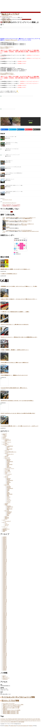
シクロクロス (7, 469)
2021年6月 (4, 606)
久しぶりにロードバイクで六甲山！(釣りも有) (13, 166)
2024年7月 (4, 564)
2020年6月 (4, 619)
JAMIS (8, 463)
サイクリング (10, 202)
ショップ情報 (7, 470)
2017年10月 (5, 655)
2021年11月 (5, 600)
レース (4, 526)
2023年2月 (4, 583)
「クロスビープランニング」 (11, 40)
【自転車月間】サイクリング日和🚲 (11, 142)
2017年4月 (4, 662)
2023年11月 (5, 573)
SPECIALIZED (9, 448)
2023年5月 (4, 580)
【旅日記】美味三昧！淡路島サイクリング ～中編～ (14, 191)
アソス (2, 719)
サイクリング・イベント (26, 19)
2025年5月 (4, 553)
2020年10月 (5, 615)
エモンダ (10, 719)
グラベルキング (8, 521)
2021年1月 (4, 611)
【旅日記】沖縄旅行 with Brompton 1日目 (11, 713)
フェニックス (30, 720)
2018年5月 (4, 647)
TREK (8, 449)
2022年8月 (4, 590)
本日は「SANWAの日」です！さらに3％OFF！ (11, 204)
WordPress (6, 725)
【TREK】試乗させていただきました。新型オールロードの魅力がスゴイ (20, 223)
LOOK (8, 492)
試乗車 (4, 531)
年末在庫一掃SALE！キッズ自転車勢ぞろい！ (11, 205)
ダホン (6, 720)
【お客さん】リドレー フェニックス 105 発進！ (12, 710)
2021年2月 (4, 610)
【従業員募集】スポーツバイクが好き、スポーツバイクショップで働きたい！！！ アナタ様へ (18, 286)
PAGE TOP (39, 704)
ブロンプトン (35, 720)
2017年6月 (4, 659)
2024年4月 (4, 568)
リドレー (8, 502)
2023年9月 (4, 576)
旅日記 (6, 516)
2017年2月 (4, 664)
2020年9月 (4, 616)
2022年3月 (4, 596)
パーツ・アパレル (8, 474)
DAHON (8, 513)
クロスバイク (7, 458)
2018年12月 (5, 639)
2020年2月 (4, 624)
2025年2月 (4, 557)
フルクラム (7, 524)
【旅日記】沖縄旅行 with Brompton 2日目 (11, 712)
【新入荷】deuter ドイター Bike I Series (11, 148)
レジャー (14, 202)
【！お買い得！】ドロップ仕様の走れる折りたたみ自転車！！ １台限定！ (14, 311)
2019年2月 (4, 637)
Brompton (3, 718)
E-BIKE (4, 434)
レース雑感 (7, 484)
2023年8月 (4, 577)
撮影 (19, 721)
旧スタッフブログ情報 (10, 701)
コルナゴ (8, 497)
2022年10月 (5, 588)
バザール (6, 476)
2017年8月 (4, 657)
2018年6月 (4, 646)
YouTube (4, 436)
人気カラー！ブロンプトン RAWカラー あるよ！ (12, 705)
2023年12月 (5, 572)
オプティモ (13, 719)
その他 (6, 472)
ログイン (4, 675)
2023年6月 (4, 579)
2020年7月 (4, 618)
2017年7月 (4, 658)
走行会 (6, 518)
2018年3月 (4, 649)
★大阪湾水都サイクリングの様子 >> (7, 74)
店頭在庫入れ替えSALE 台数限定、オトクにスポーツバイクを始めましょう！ (21, 217)
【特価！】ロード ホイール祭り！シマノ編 (11, 707)
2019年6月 (4, 633)
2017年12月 (5, 653)
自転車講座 (7, 517)
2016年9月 (4, 668)
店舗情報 (7, 227)
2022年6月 (4, 592)
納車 (8, 455)
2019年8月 (4, 630)
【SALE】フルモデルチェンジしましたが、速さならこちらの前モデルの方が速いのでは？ (17, 413)
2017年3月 (4, 663)
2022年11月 (5, 587)
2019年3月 (4, 636)
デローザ (8, 499)
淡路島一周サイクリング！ (9, 179)
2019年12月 (5, 626)
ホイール (4, 522)
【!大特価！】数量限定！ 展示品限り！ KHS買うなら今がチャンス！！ (14, 349)
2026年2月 (4, 543)
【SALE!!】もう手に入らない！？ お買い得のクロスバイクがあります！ (14, 324)
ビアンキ (23, 720)
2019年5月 (4, 634)
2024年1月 (4, 571)
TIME (8, 495)
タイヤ (8, 475)
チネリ (8, 498)
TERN (8, 465)
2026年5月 (4, 540)
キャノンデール (18, 719)
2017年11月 (5, 654)
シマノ (6, 523)
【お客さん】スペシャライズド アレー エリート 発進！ (13, 704)
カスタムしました (10, 454)
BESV (6, 435)
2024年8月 (4, 563)
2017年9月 (4, 656)
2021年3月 (4, 609)
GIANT (8, 462)
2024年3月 (4, 569)
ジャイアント (33, 719)
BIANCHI (8, 459)
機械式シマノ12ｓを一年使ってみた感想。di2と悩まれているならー (19, 220)
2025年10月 (5, 548)
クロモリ (26, 719)
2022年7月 (4, 591)
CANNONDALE (24, 231)
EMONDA (22, 718)
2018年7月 (4, 645)
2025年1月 (4, 558)
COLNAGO (5, 433)
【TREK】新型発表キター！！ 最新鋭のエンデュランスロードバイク (14, 375)
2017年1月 (4, 665)
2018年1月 (4, 652)
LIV (7, 491)
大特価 (12, 721)
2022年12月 (5, 586)
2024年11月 (5, 560)
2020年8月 (4, 617)
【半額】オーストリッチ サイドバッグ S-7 (12, 154)
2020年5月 (4, 620)
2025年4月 (4, 554)
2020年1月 (4, 625)
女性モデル (9, 467)
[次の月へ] (26, 238)
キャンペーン (7, 457)
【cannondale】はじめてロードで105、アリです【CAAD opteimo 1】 (19, 230)
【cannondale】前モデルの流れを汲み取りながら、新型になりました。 (14, 387)
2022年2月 (4, 597)
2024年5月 (4, 567)
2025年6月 (4, 552)
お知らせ (6, 456)
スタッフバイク (8, 471)
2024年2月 (4, 570)
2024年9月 (4, 562)
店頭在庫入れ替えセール (28, 218)
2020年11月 (5, 614)
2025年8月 (4, 550)
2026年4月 (4, 541)
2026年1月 (4, 544)
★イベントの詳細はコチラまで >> (7, 46)
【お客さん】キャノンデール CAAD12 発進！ (11, 706)
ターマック (3, 720)
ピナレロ (8, 501)
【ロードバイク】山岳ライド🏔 (10, 136)
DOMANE (19, 718)
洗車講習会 (5, 530)
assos (1, 718)
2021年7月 (4, 605)
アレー (5, 719)
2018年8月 (4, 644)
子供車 (6, 504)
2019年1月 (4, 638)
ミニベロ (6, 477)
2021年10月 (5, 601)
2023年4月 (4, 581)
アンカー (4, 437)
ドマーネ (20, 720)
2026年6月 (4, 539)
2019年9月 (4, 629)
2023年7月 (4, 578)
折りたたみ (7, 510)
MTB (6, 445)
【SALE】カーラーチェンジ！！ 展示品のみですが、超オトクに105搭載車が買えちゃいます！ (18, 337)
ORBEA (8, 493)
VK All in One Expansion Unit (22, 725)
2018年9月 (4, 643)
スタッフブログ (24, 221)
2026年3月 (4, 542)
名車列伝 (6, 503)
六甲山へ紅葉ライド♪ (9, 160)
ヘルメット (38, 720)
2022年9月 (4, 589)
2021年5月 (4, 607)
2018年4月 (4, 648)
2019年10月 (5, 628)
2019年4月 (4, 635)
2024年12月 (5, 559)
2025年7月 (4, 551)
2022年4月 (4, 595)
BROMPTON (9, 511)
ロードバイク (36, 231)
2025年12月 (5, 545)
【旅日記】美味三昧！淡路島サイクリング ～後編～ (14, 185)
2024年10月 (5, 561)
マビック (6, 525)
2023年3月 (4, 582)
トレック (11, 720)
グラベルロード (6, 438)
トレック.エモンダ (16, 720)
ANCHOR (9, 486)
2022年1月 (4, 598)
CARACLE (9, 512)
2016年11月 (5, 667)
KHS (8, 514)
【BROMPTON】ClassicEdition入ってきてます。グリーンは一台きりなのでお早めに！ (17, 400)
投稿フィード (5, 676)
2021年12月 (5, 599)
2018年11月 (5, 640)
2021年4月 (4, 608)
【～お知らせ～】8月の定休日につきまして (8, 273)
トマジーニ (9, 500)
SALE (23, 218)
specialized (34, 718)
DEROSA (16, 718)
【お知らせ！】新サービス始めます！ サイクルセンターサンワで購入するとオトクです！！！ (18, 299)
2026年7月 (4, 538)
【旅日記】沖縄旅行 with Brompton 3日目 (11, 711)
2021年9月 (4, 602)
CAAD (6, 718)
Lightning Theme (13, 725)
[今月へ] (24, 238)
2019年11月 (5, 627)
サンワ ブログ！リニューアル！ (9, 703)
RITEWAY (9, 482)
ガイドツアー (5, 202)
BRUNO (8, 460)
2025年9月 (4, 549)
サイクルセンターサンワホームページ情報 (18, 697)
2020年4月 (4, 621)
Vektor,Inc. (31, 725)
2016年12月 (5, 666)
